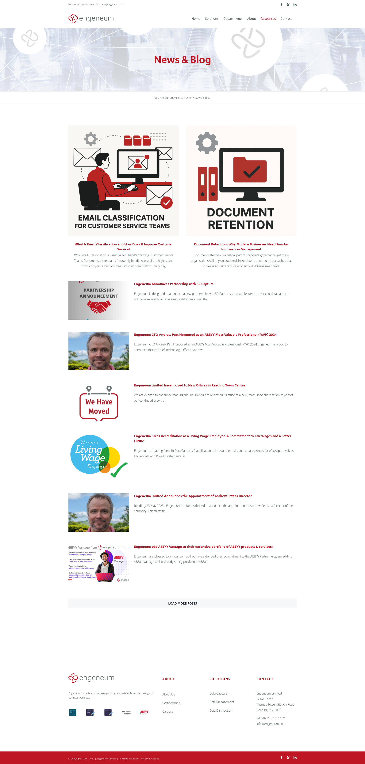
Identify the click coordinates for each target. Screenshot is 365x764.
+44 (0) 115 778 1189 (270, 718)
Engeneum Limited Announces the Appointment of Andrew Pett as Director (193, 496)
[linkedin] (295, 757)
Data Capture (218, 693)
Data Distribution (220, 710)
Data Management (221, 702)
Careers (167, 711)
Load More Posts (182, 603)
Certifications (171, 703)
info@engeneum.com (113, 4)
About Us (168, 694)
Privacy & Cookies (150, 758)
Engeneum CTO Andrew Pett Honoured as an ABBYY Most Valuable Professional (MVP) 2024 (205, 334)
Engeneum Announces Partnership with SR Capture (174, 284)
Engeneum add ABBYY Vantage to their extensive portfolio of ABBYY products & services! (203, 546)
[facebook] (281, 757)
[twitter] (288, 757)
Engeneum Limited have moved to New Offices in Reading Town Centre (189, 385)
